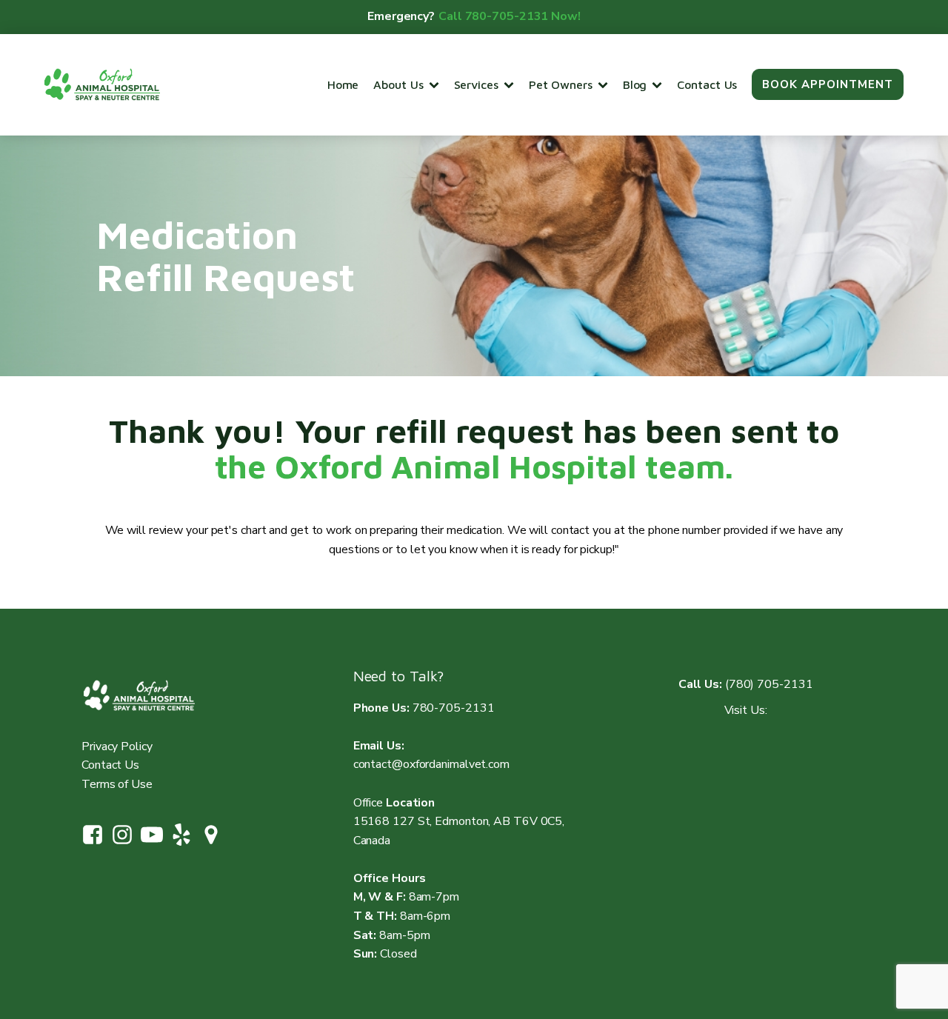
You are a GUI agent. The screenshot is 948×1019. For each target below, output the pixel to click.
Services (476, 84)
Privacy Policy (117, 746)
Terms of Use (117, 784)
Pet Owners (560, 84)
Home (343, 84)
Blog (635, 84)
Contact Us (707, 84)
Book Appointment (827, 84)
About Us (398, 84)
